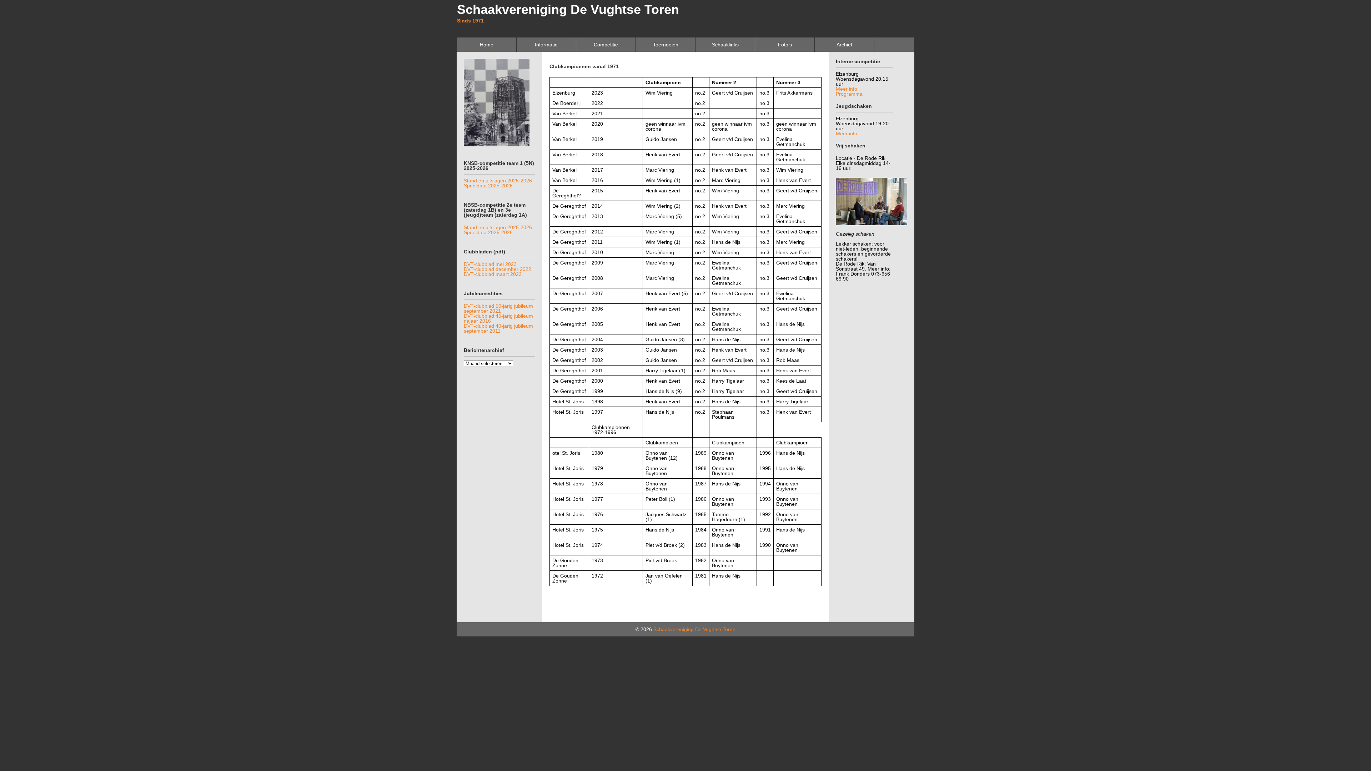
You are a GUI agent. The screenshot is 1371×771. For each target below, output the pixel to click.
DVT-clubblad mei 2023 (490, 264)
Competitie (606, 44)
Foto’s (785, 44)
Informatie (546, 44)
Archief (844, 44)
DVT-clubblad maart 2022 (493, 274)
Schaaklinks (725, 44)
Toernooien (665, 44)
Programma (849, 94)
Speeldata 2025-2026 (488, 185)
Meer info (846, 89)
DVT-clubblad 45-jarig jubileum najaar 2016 (498, 318)
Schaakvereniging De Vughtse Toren (568, 9)
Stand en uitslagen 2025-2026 (498, 180)
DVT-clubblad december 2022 (497, 269)
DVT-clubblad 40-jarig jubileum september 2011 (498, 328)
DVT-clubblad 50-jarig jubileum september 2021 (498, 308)
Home (486, 44)
